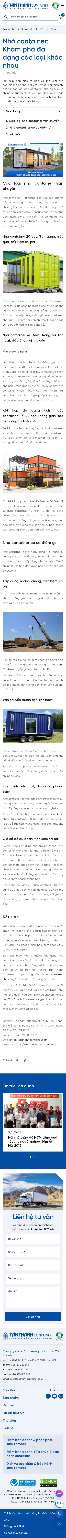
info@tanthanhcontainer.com (26, 1379)
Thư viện (9, 1420)
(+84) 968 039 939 (42, 1229)
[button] (30, 1157)
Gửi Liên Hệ (33, 1316)
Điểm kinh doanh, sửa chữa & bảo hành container (32, 1454)
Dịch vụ (8, 1405)
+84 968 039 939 (21, 1374)
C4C (7, 1519)
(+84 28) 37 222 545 (18, 1365)
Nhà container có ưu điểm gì (30, 127)
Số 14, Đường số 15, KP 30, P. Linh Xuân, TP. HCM (29, 1360)
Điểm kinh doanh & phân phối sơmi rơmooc (29, 1442)
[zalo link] (60, 1396)
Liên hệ (8, 1428)
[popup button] (59, 1524)
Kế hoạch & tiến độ (16, 1533)
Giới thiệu (10, 1390)
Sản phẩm (11, 1398)
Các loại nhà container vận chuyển (34, 121)
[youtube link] (54, 1396)
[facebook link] (17, 1060)
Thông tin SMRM (14, 1526)
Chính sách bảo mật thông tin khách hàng (30, 1513)
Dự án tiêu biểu (14, 1413)
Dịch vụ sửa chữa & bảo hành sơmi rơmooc (29, 1466)
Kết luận (15, 134)
